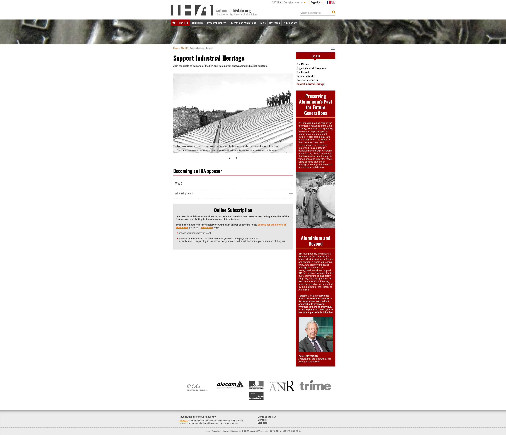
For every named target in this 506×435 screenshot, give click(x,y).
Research (274, 22)
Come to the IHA (267, 417)
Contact (262, 420)
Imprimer (333, 49)
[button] (229, 158)
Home (174, 22)
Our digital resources (287, 2)
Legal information (212, 431)
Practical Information (307, 80)
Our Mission (303, 64)
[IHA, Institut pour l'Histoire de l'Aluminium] (192, 10)
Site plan (262, 423)
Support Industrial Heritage (310, 84)
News (263, 22)
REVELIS (183, 421)
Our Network (303, 72)
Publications (290, 22)
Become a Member (306, 76)
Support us (316, 2)
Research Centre (216, 22)
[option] (232, 113)
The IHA (183, 22)
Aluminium (197, 22)
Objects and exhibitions (243, 22)
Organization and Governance (311, 68)
